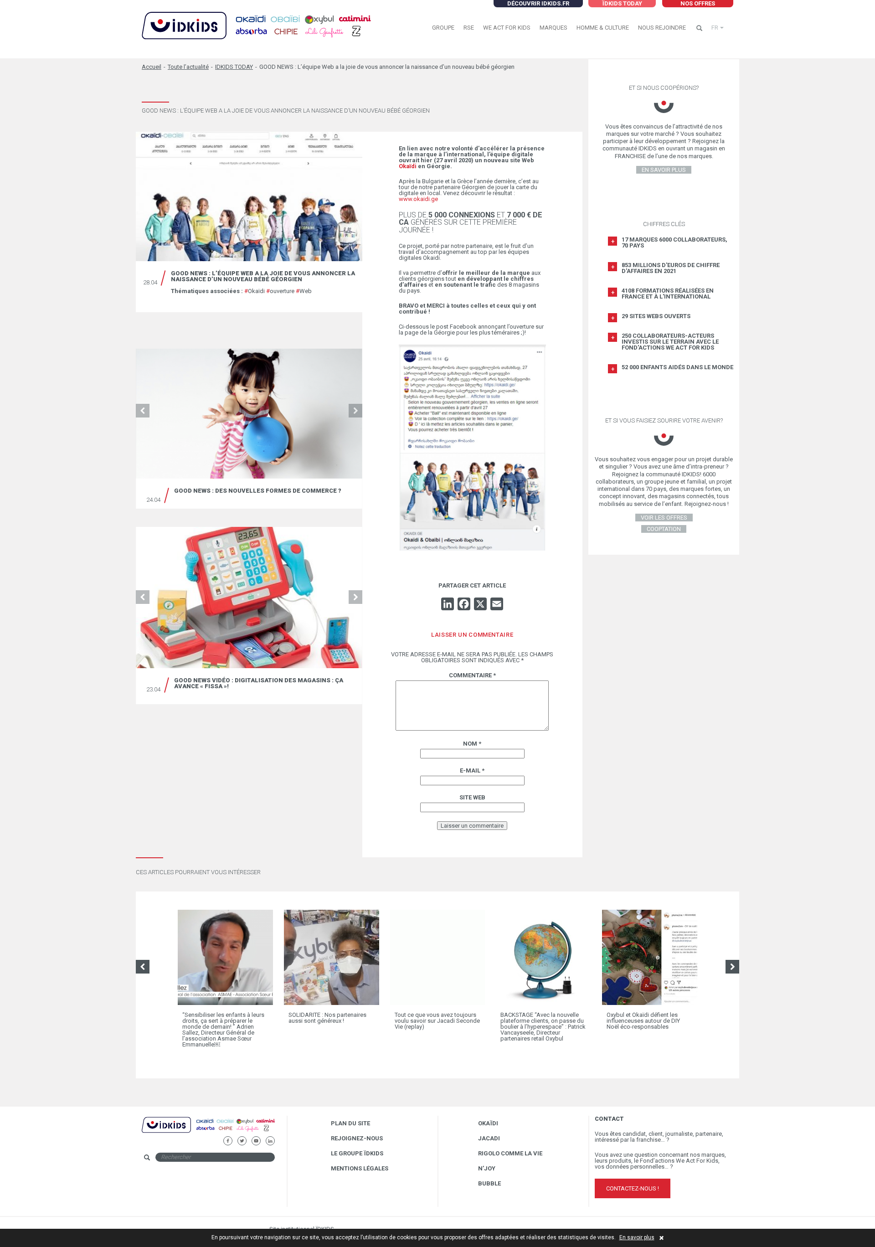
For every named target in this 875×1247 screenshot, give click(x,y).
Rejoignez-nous (357, 1138)
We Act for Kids (506, 27)
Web (304, 291)
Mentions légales (359, 1168)
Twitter (241, 1139)
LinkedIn (270, 1139)
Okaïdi (254, 291)
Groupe (443, 27)
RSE (468, 27)
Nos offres (697, 3)
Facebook (227, 1139)
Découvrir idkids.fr (538, 3)
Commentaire (472, 675)
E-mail (472, 770)
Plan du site (350, 1123)
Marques (553, 27)
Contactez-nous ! (632, 1188)
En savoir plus (636, 1237)
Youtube (256, 1139)
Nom (472, 744)
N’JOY (486, 1168)
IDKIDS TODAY (234, 66)
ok (282, 1156)
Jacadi (489, 1138)
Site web (472, 797)
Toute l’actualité (188, 66)
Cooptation (664, 529)
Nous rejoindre (662, 27)
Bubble (489, 1183)
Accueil (151, 66)
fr (714, 27)
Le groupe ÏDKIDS (357, 1153)
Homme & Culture (602, 27)
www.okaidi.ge (418, 199)
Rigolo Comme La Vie (510, 1153)
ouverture (280, 291)
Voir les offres (664, 517)
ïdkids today (622, 3)
